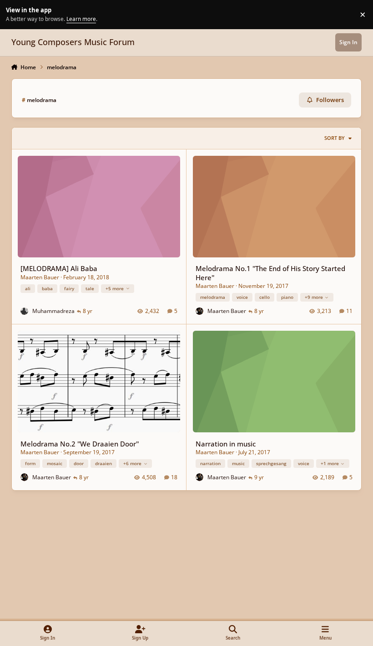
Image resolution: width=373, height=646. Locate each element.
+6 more (132, 463)
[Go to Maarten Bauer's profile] (199, 311)
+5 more (115, 288)
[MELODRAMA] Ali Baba (58, 268)
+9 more (314, 297)
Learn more (15, 14)
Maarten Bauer (39, 277)
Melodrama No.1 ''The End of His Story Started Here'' (270, 273)
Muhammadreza (53, 311)
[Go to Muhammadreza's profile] (24, 311)
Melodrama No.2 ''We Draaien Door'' (79, 443)
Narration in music (226, 443)
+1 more (330, 463)
